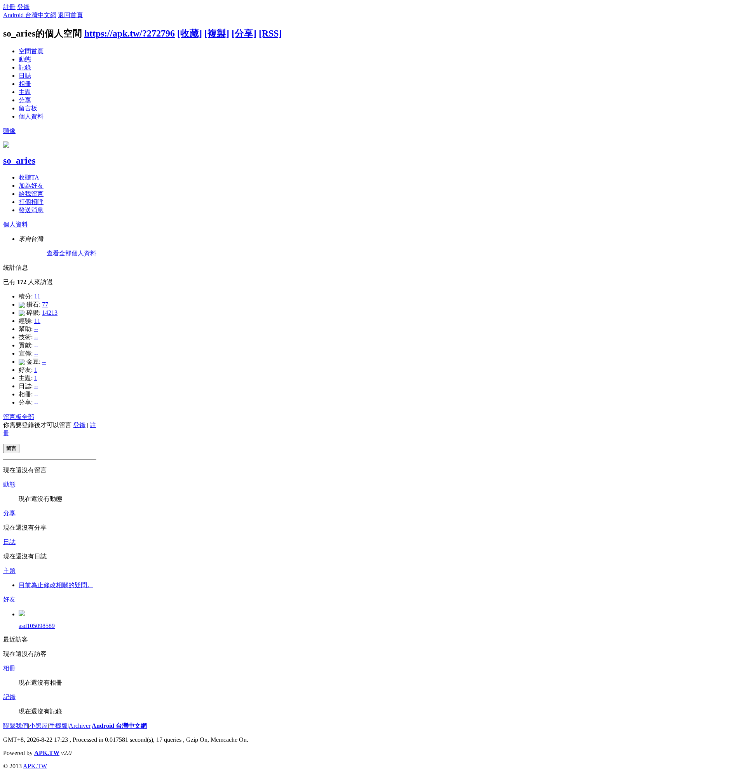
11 (37, 296)
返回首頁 (70, 15)
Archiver (80, 725)
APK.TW (46, 753)
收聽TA (29, 177)
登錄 (23, 6)
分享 (25, 100)
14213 (50, 312)
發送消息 (31, 210)
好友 (9, 599)
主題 (25, 92)
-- (36, 329)
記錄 (25, 67)
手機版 (58, 725)
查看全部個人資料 (71, 253)
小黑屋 (38, 725)
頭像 (9, 130)
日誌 (25, 75)
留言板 (28, 108)
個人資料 (31, 116)
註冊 (9, 6)
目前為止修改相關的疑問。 (56, 585)
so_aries (19, 160)
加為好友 (31, 185)
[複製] (216, 33)
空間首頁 (31, 51)
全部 (28, 416)
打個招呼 (31, 202)
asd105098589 (37, 626)
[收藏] (189, 33)
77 (45, 304)
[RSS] (270, 33)
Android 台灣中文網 (29, 15)
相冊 (25, 83)
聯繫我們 (15, 725)
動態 (25, 59)
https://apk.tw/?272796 (129, 33)
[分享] (244, 33)
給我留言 (31, 193)
